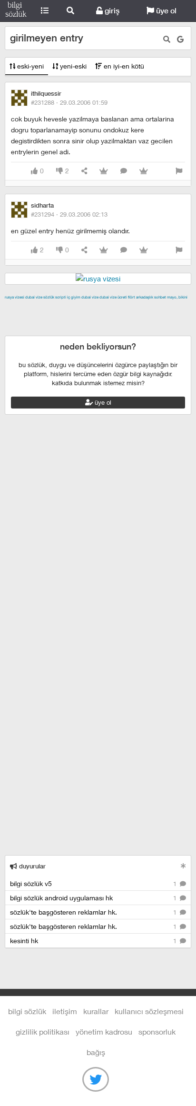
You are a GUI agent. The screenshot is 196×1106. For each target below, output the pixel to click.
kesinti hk (94, 941)
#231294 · (69, 214)
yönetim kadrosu (104, 1031)
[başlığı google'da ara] (180, 39)
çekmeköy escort (55, 319)
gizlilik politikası (42, 1031)
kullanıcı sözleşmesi (149, 1011)
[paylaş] (84, 171)
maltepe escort (68, 308)
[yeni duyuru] (183, 866)
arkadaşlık (144, 297)
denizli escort (155, 308)
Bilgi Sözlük (16, 10)
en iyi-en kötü (123, 66)
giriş (111, 10)
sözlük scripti (54, 297)
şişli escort (44, 330)
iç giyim (73, 297)
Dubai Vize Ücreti (113, 297)
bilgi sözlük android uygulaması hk (94, 898)
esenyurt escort (88, 330)
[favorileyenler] (144, 171)
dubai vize (33, 297)
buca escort (113, 308)
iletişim (64, 1011)
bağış (96, 1051)
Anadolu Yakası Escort (120, 319)
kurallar (95, 1011)
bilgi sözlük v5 (94, 883)
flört (131, 297)
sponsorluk (157, 1031)
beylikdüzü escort (143, 330)
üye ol (165, 10)
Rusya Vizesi (14, 297)
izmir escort (23, 308)
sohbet (160, 297)
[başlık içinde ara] (167, 39)
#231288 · (69, 102)
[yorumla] (124, 171)
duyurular (31, 866)
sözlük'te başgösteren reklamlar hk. (94, 912)
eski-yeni (29, 66)
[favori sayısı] (104, 171)
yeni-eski (72, 66)
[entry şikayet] (179, 171)
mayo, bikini (177, 297)
